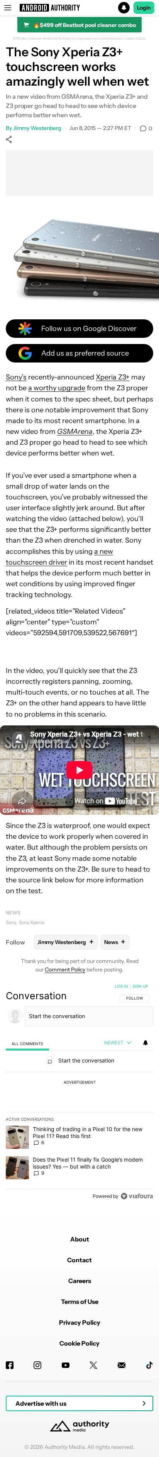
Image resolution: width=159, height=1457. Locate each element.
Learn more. (136, 38)
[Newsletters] (121, 1365)
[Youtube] (65, 1365)
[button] (79, 7)
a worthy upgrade (56, 388)
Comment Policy (65, 969)
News (13, 913)
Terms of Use (79, 1301)
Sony (11, 922)
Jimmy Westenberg (37, 128)
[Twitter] (93, 1365)
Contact (79, 1260)
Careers (79, 1281)
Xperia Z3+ (113, 377)
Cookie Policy (79, 1343)
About (79, 1239)
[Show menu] (7, 7)
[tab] (27, 1043)
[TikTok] (149, 1365)
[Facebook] (10, 1365)
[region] (79, 1093)
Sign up (140, 986)
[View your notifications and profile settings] (145, 1043)
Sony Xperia (31, 922)
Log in (121, 986)
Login (144, 7)
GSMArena (75, 431)
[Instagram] (37, 1365)
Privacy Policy (79, 1322)
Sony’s (16, 377)
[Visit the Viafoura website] (136, 1196)
